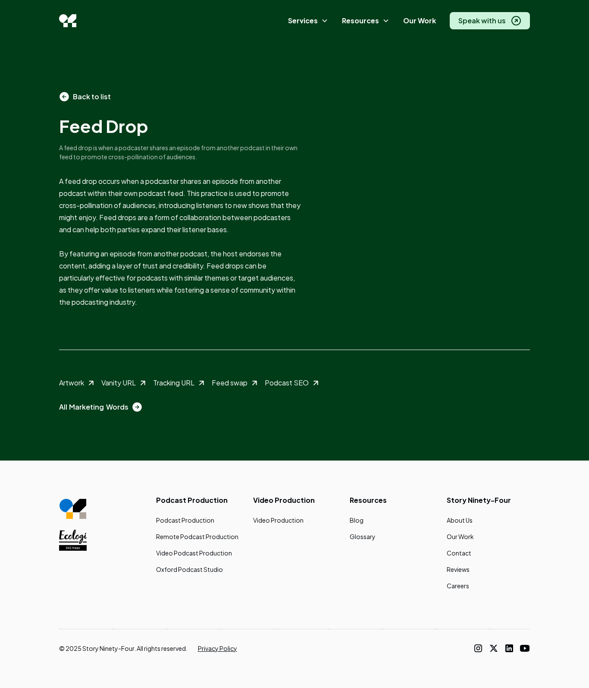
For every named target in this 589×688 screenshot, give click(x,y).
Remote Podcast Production (197, 536)
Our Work (419, 20)
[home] (67, 20)
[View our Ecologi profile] (73, 540)
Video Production (278, 520)
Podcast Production (185, 520)
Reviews (458, 569)
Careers (458, 586)
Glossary (363, 536)
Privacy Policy (217, 648)
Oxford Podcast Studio (189, 569)
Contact (459, 553)
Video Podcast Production (194, 553)
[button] (308, 21)
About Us (460, 520)
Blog (356, 520)
